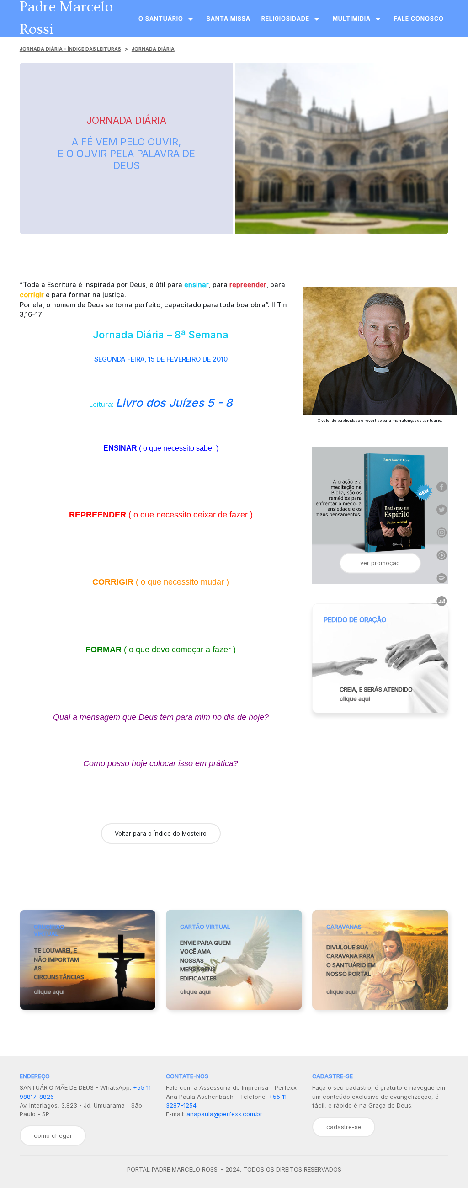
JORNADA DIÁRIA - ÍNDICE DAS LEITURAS (70, 49)
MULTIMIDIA (352, 18)
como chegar (53, 1135)
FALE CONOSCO (419, 18)
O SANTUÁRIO (160, 18)
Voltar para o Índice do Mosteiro (161, 833)
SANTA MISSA (228, 18)
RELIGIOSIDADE (285, 18)
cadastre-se (344, 1126)
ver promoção (380, 562)
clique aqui (355, 698)
